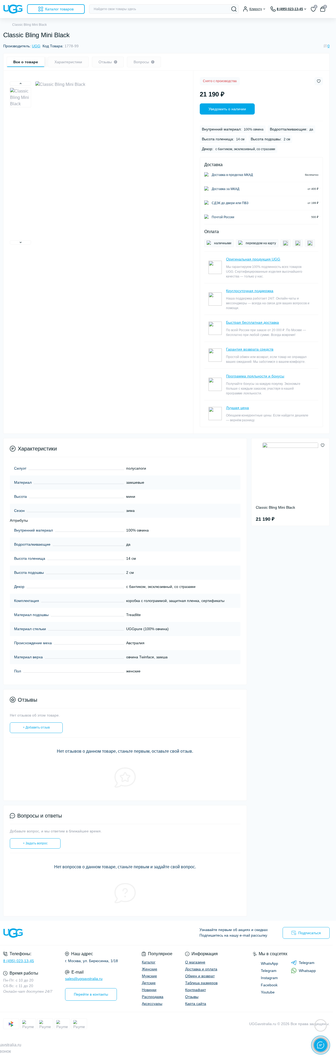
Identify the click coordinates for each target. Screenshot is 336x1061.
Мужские (149, 976)
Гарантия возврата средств (249, 349)
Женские (149, 969)
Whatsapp (307, 971)
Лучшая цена (237, 408)
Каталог (148, 962)
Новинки (149, 990)
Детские (149, 983)
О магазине (195, 962)
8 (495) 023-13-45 (18, 961)
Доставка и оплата (201, 969)
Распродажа (152, 997)
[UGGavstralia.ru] (83, 932)
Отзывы (191, 997)
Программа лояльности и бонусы (255, 376)
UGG (36, 46)
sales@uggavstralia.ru (84, 978)
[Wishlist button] (318, 81)
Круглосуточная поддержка (249, 291)
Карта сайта (195, 1003)
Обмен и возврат (200, 976)
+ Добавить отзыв (36, 727)
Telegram (306, 963)
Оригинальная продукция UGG (253, 259)
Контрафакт (195, 990)
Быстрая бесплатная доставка (252, 322)
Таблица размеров (201, 983)
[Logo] (13, 9)
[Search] (234, 9)
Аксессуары (152, 1003)
